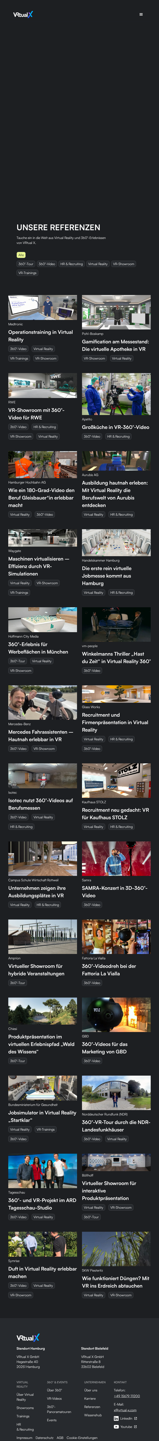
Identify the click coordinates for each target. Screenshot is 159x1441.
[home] (23, 14)
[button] (141, 14)
